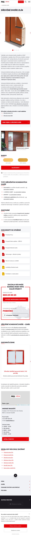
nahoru (15, 475)
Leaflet (17, 404)
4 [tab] (18, 50)
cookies (7, 518)
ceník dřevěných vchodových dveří (19, 335)
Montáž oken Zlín (8, 465)
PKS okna (4, 490)
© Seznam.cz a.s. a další (25, 404)
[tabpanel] (15, 32)
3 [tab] (16, 50)
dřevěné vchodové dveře (20, 327)
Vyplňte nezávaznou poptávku (15, 299)
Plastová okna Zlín (8, 452)
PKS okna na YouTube (16, 504)
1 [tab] (12, 50)
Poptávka (21, 1)
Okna (2, 481)
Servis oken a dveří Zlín (9, 468)
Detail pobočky (9, 439)
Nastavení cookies (15, 533)
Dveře (3, 484)
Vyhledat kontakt (12, 315)
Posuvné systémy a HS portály (10, 487)
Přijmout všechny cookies (15, 526)
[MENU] (29, 2)
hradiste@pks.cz (10, 420)
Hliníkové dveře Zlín (9, 462)
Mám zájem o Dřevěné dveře (12, 122)
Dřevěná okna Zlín (8, 457)
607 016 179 (8, 418)
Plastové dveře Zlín (8, 455)
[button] (15, 396)
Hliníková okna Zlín (8, 460)
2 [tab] (14, 50)
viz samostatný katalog (20, 192)
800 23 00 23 (9, 295)
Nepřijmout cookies (15, 530)
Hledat (25, 2)
